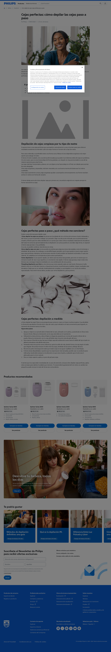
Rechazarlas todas (60, 87)
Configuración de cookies (37, 87)
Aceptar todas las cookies (74, 87)
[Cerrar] (82, 67)
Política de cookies (66, 82)
